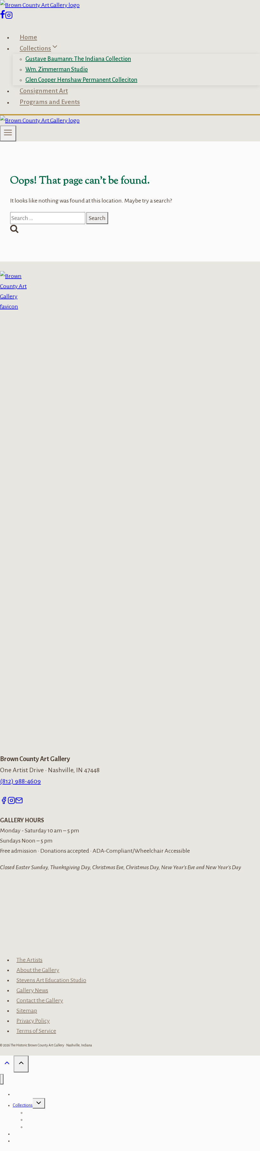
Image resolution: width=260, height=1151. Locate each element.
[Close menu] (1, 1079)
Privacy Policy (33, 1021)
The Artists (29, 960)
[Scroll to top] (7, 1064)
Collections (23, 1105)
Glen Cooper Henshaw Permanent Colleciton (81, 80)
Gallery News (32, 990)
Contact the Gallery (39, 1000)
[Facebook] (2, 17)
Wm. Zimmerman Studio (56, 69)
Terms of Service (36, 1031)
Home (28, 37)
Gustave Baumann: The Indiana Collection (78, 59)
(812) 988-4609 (20, 781)
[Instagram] (9, 17)
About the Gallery (37, 970)
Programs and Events (50, 102)
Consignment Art (44, 90)
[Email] (19, 801)
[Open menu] (8, 133)
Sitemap (26, 1010)
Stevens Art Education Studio (51, 980)
